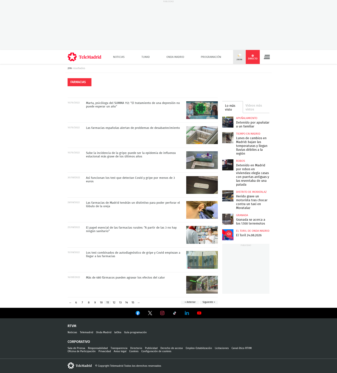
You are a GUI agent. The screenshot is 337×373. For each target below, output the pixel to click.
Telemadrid (86, 332)
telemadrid (80, 365)
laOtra (117, 332)
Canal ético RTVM (242, 348)
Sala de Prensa (76, 348)
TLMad (145, 57)
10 (101, 302)
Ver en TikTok (174, 314)
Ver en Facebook (137, 314)
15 (132, 302)
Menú (267, 57)
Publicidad (151, 348)
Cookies (133, 351)
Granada (242, 215)
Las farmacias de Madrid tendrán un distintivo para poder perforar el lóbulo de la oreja (202, 210)
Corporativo (79, 342)
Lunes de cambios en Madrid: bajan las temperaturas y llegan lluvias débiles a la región (227, 137)
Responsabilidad (98, 348)
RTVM (72, 326)
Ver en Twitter (150, 314)
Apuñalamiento (246, 118)
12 (114, 302)
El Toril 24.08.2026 (227, 234)
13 (120, 302)
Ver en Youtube (199, 313)
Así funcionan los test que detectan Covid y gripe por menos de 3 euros (202, 185)
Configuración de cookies (156, 351)
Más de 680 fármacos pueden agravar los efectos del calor (202, 285)
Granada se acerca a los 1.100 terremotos (227, 219)
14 (126, 302)
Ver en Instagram (162, 313)
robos (240, 161)
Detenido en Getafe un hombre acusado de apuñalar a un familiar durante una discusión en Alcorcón (227, 122)
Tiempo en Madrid (248, 133)
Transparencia (119, 348)
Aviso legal (120, 351)
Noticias (119, 57)
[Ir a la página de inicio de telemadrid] (84, 57)
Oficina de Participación (82, 351)
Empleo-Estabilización (199, 348)
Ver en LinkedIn (186, 313)
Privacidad (104, 351)
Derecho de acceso (171, 348)
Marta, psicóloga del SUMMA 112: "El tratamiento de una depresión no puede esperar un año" (202, 110)
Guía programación (135, 332)
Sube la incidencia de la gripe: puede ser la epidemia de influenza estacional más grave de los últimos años (202, 160)
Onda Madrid (175, 57)
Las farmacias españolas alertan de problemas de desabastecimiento (202, 135)
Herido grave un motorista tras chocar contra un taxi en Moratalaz (227, 195)
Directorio (136, 348)
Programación (211, 57)
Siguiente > (209, 302)
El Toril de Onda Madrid (252, 230)
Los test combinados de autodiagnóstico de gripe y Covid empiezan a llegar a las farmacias (202, 260)
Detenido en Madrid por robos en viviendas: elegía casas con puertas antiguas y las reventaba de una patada (227, 164)
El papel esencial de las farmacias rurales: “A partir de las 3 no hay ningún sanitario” (202, 235)
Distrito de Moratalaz (251, 192)
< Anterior (190, 302)
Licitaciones (222, 348)
